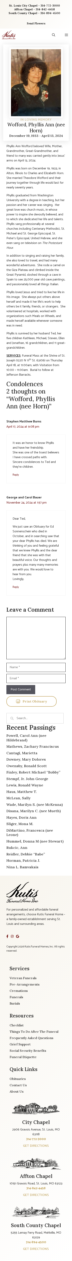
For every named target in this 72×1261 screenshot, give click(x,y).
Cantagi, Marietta (21, 753)
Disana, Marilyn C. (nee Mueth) (33, 811)
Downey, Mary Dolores (26, 759)
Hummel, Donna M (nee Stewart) (35, 841)
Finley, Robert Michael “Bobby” (33, 772)
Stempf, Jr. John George (27, 778)
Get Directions (36, 1146)
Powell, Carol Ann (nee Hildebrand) (26, 737)
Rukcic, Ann (16, 847)
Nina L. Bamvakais (22, 867)
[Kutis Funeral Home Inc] (9, 35)
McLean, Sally (18, 798)
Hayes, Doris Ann (21, 817)
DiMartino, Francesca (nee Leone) (29, 832)
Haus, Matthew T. (21, 791)
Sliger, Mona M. (19, 823)
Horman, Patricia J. (23, 860)
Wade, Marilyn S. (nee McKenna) (34, 804)
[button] (53, 35)
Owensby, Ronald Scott (26, 766)
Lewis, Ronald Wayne (24, 785)
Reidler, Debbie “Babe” (25, 854)
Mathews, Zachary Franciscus (32, 746)
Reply (16, 475)
